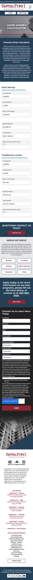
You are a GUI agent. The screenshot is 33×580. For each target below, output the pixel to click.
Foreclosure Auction (17, 546)
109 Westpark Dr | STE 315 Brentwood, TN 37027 (16, 517)
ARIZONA (9, 260)
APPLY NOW (22, 13)
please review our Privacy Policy (19, 390)
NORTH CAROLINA (24, 266)
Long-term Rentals (16, 553)
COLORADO (24, 260)
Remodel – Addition (16, 542)
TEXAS (24, 272)
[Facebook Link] (9, 576)
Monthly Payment (8, 124)
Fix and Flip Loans (16, 535)
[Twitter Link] (13, 576)
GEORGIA (9, 266)
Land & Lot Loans (16, 544)
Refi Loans (16, 551)
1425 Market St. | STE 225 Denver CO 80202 (16, 509)
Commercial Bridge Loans (16, 539)
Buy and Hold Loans (16, 537)
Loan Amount (7, 93)
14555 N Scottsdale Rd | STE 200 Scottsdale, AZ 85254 (16, 495)
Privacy (28, 570)
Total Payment (7, 133)
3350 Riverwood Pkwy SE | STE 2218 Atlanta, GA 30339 (16, 524)
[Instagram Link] (16, 576)
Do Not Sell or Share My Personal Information (20, 572)
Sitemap (16, 556)
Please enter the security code (11, 142)
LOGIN (10, 13)
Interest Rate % (7, 102)
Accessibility (4, 572)
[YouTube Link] (24, 576)
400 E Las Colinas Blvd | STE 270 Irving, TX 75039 (16, 502)
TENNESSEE (9, 272)
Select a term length (8, 111)
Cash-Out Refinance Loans (16, 549)
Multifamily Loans (16, 547)
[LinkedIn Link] (20, 576)
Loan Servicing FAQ (16, 554)
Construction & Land (16, 540)
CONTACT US (16, 233)
